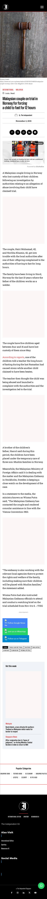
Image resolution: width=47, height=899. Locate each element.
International (8, 90)
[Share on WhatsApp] (41, 885)
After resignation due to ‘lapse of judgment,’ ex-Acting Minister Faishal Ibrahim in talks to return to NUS (19, 742)
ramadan (15, 650)
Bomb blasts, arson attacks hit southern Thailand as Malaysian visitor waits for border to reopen (20, 729)
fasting (28, 647)
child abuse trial (16, 647)
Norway (6, 650)
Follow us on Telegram (17, 639)
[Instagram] (17, 892)
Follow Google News (16, 623)
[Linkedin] (29, 132)
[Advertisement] (23, 220)
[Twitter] (17, 132)
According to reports (13, 357)
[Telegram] (35, 132)
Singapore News (11, 737)
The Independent (26, 115)
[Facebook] (12, 132)
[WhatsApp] (23, 132)
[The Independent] (17, 115)
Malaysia (19, 90)
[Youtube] (35, 892)
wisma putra (26, 650)
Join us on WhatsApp (17, 631)
